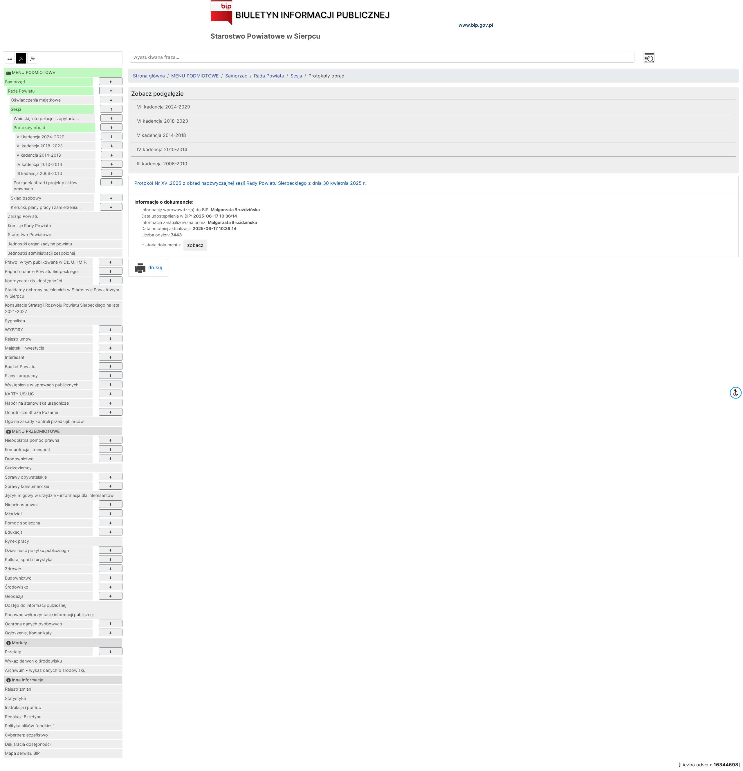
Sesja (16, 109)
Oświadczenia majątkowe (36, 99)
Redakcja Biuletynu (23, 716)
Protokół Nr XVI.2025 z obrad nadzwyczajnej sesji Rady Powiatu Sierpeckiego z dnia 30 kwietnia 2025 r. (250, 183)
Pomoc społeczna (22, 522)
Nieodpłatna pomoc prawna (32, 440)
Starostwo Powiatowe (29, 234)
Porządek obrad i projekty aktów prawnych (45, 185)
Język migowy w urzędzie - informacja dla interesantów (59, 495)
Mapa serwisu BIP (22, 753)
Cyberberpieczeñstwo (26, 734)
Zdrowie (13, 568)
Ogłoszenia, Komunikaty (28, 632)
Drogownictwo (19, 458)
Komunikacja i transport (28, 449)
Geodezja (14, 596)
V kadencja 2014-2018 (39, 155)
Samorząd (15, 81)
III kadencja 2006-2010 (39, 173)
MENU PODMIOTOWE (195, 76)
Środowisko (16, 586)
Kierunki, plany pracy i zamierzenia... (46, 207)
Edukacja (14, 532)
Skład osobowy (26, 198)
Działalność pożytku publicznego (37, 550)
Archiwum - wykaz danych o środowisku (45, 670)
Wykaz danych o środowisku (33, 660)
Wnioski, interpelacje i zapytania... (46, 118)
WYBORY (14, 329)
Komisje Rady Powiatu (29, 225)
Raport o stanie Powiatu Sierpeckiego (41, 271)
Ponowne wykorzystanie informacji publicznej (49, 614)
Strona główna (149, 76)
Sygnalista (15, 320)
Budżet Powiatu (20, 366)
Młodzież (14, 513)
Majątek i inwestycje (24, 347)
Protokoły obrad (29, 127)
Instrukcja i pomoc (23, 707)
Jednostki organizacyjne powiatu (40, 243)
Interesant (14, 357)
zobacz (195, 245)
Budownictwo (18, 577)
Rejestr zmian (18, 689)
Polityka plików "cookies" (29, 725)
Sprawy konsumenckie (27, 486)
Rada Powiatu (21, 90)
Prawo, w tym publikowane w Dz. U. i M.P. (46, 262)
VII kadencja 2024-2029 (40, 136)
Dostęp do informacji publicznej (35, 605)
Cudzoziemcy (18, 467)
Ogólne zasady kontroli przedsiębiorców (44, 421)
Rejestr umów (18, 338)
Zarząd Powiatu (23, 216)
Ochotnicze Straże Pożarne (31, 412)
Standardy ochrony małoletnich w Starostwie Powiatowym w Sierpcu (62, 292)
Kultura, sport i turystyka (29, 559)
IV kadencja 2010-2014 (39, 164)
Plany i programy (21, 375)
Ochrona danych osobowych (33, 623)
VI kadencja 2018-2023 (40, 145)
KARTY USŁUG (19, 393)
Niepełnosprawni (21, 504)
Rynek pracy (17, 541)
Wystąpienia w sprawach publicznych (42, 384)
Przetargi (13, 651)
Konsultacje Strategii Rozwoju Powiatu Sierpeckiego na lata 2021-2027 (62, 308)
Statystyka (15, 698)
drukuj (154, 267)
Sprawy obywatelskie (26, 477)
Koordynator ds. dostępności (33, 280)
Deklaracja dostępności (28, 744)
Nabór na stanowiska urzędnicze (37, 403)
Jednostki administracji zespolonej (41, 253)
